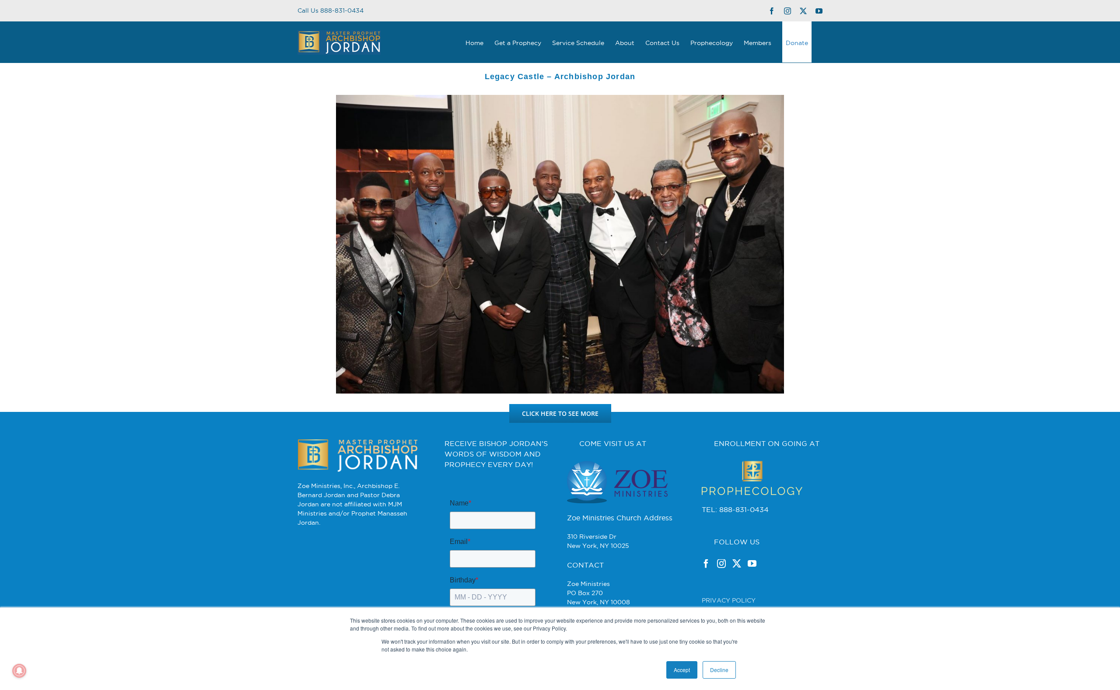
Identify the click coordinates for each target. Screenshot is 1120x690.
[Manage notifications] (19, 671)
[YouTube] (752, 563)
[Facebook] (706, 563)
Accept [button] (682, 669)
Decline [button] (719, 669)
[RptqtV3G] (560, 97)
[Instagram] (721, 563)
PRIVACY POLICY (729, 600)
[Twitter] (736, 563)
